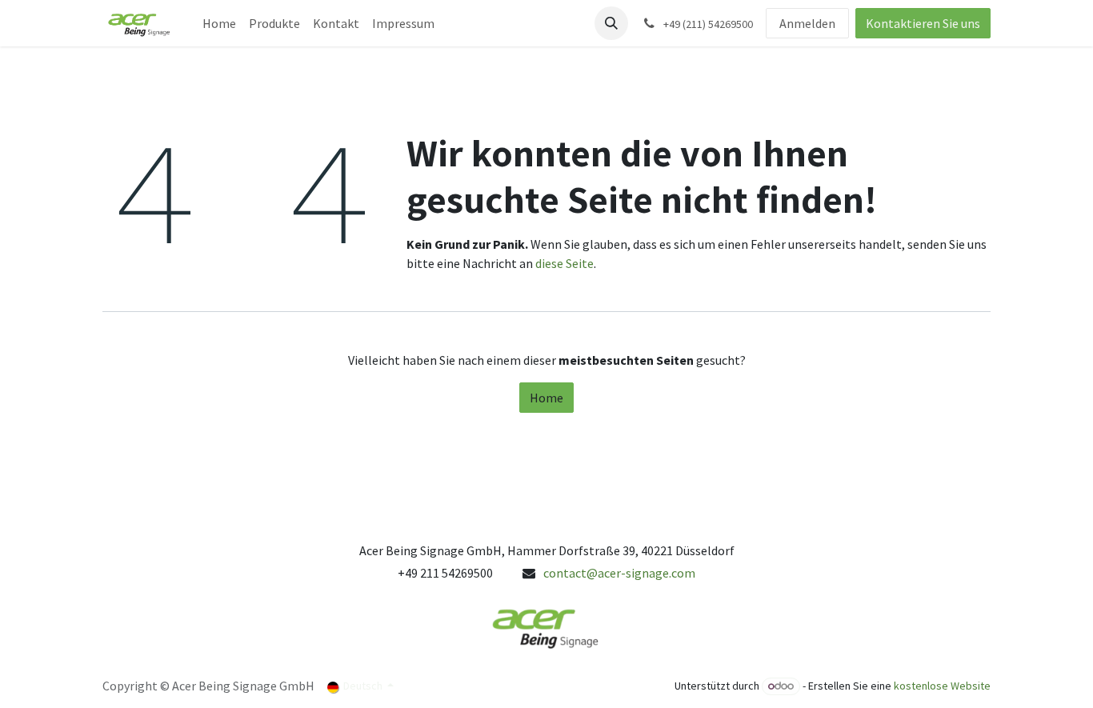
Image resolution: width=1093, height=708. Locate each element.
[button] (611, 23)
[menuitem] (219, 23)
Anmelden (807, 23)
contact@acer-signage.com (619, 573)
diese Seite (564, 263)
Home (546, 398)
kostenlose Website (942, 685)
